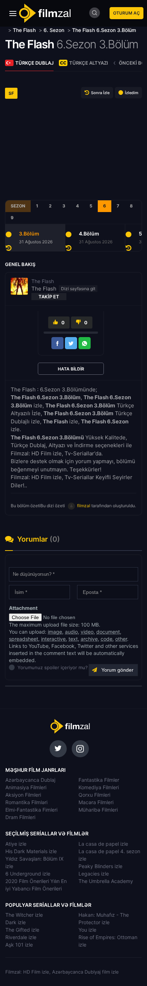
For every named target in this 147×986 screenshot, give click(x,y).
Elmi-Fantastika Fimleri (31, 810)
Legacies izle (93, 874)
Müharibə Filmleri (98, 810)
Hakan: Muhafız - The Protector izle (103, 918)
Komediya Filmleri (98, 787)
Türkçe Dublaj (34, 63)
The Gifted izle (22, 930)
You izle (87, 930)
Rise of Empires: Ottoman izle (107, 941)
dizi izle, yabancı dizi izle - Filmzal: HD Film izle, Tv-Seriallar (70, 726)
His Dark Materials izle (31, 851)
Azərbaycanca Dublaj (30, 780)
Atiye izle (15, 844)
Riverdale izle (20, 937)
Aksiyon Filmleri (23, 795)
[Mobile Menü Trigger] (12, 13)
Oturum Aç (126, 13)
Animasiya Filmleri (25, 787)
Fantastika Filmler (98, 780)
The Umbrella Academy (105, 881)
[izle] (6, 30)
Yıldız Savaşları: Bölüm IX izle (34, 862)
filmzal (83, 505)
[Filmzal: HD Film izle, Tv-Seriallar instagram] (80, 748)
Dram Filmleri (20, 817)
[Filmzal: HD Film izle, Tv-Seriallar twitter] (58, 748)
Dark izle (15, 922)
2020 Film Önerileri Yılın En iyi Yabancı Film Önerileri (36, 885)
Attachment (23, 608)
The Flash (29, 44)
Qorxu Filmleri (94, 795)
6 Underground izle (27, 874)
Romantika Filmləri (26, 802)
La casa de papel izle (103, 844)
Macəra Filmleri (95, 802)
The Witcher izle (24, 915)
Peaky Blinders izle (100, 866)
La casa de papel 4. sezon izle (109, 855)
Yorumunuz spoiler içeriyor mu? (19, 667)
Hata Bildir (71, 369)
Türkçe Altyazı (88, 63)
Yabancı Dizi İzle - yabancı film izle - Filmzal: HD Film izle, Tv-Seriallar (44, 13)
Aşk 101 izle (19, 945)
